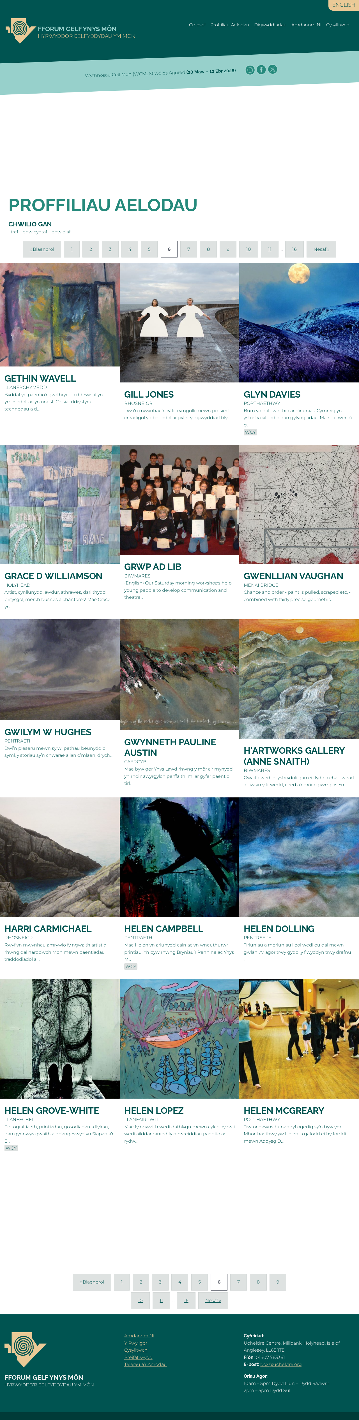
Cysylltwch (337, 24)
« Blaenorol (42, 249)
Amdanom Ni (306, 24)
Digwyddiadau (270, 24)
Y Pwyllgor (135, 1343)
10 (248, 249)
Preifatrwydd (138, 1357)
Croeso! (197, 24)
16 (294, 249)
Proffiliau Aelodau (229, 24)
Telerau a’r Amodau (145, 1364)
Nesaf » (321, 249)
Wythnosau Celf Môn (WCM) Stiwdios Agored (160, 73)
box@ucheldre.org (281, 1364)
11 (269, 249)
